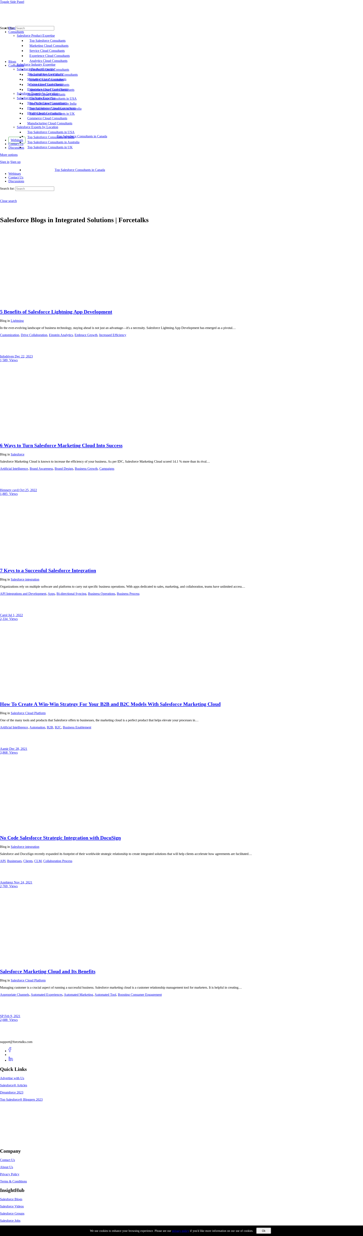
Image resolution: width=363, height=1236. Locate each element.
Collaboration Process (57, 861)
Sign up (15, 162)
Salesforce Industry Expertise (36, 98)
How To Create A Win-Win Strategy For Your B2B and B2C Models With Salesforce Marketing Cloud (110, 704)
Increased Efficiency (112, 335)
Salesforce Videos (12, 1206)
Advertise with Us (12, 1078)
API (2, 861)
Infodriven (7, 356)
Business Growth (86, 468)
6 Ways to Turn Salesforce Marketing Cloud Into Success (61, 445)
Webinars (14, 173)
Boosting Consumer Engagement (140, 994)
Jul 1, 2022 (15, 615)
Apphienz (7, 882)
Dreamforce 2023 (11, 1092)
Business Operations (101, 593)
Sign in (4, 162)
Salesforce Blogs (11, 1199)
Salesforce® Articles (13, 1085)
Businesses (14, 861)
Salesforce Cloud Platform (28, 713)
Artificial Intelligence (14, 468)
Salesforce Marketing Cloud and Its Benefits (47, 971)
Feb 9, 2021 (12, 1016)
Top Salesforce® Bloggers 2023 (21, 1099)
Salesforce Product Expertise (36, 69)
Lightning (17, 320)
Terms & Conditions (13, 1181)
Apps (51, 593)
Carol (4, 615)
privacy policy (180, 1230)
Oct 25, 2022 (28, 490)
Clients (28, 861)
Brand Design (64, 468)
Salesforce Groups (12, 1213)
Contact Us (15, 177)
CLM (38, 861)
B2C (58, 727)
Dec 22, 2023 (24, 356)
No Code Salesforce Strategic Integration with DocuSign (60, 838)
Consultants (16, 65)
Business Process (128, 593)
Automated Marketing (78, 994)
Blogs (12, 61)
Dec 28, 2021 (18, 748)
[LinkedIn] (10, 1060)
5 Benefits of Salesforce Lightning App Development (56, 312)
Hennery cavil (10, 490)
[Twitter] (10, 1054)
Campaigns (106, 468)
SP (2, 1016)
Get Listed (11, 1142)
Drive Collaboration (34, 335)
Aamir (4, 748)
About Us (6, 1167)
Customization (9, 335)
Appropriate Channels (14, 994)
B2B (50, 727)
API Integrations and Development (23, 593)
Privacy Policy (9, 1174)
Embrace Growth (86, 335)
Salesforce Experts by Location (37, 127)
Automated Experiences (46, 994)
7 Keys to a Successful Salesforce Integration (48, 570)
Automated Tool (105, 994)
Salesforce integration (25, 579)
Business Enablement (77, 727)
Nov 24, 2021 (23, 882)
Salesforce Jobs (10, 1220)
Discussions (16, 181)
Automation (37, 727)
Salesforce (17, 454)
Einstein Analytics (61, 335)
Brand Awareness (41, 468)
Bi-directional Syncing (71, 593)
